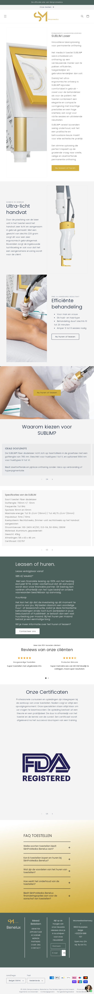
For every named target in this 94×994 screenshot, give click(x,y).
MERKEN (35, 938)
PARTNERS (35, 941)
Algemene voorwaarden (28, 992)
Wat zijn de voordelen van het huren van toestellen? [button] (45, 871)
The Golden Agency (56, 989)
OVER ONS (35, 944)
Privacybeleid (82, 989)
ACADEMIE (36, 935)
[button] (5, 16)
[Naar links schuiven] (41, 479)
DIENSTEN (36, 928)
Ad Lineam (70, 989)
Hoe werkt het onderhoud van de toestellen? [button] (41, 883)
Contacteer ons (27, 631)
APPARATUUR (36, 932)
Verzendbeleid (82, 992)
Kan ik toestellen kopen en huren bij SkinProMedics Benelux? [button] (42, 859)
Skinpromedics (33, 989)
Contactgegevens (48, 992)
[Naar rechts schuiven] (52, 479)
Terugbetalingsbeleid (65, 992)
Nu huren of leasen (65, 336)
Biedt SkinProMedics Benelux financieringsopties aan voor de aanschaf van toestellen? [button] (40, 895)
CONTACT (36, 948)
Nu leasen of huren (65, 168)
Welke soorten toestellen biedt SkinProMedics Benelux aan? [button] (40, 847)
